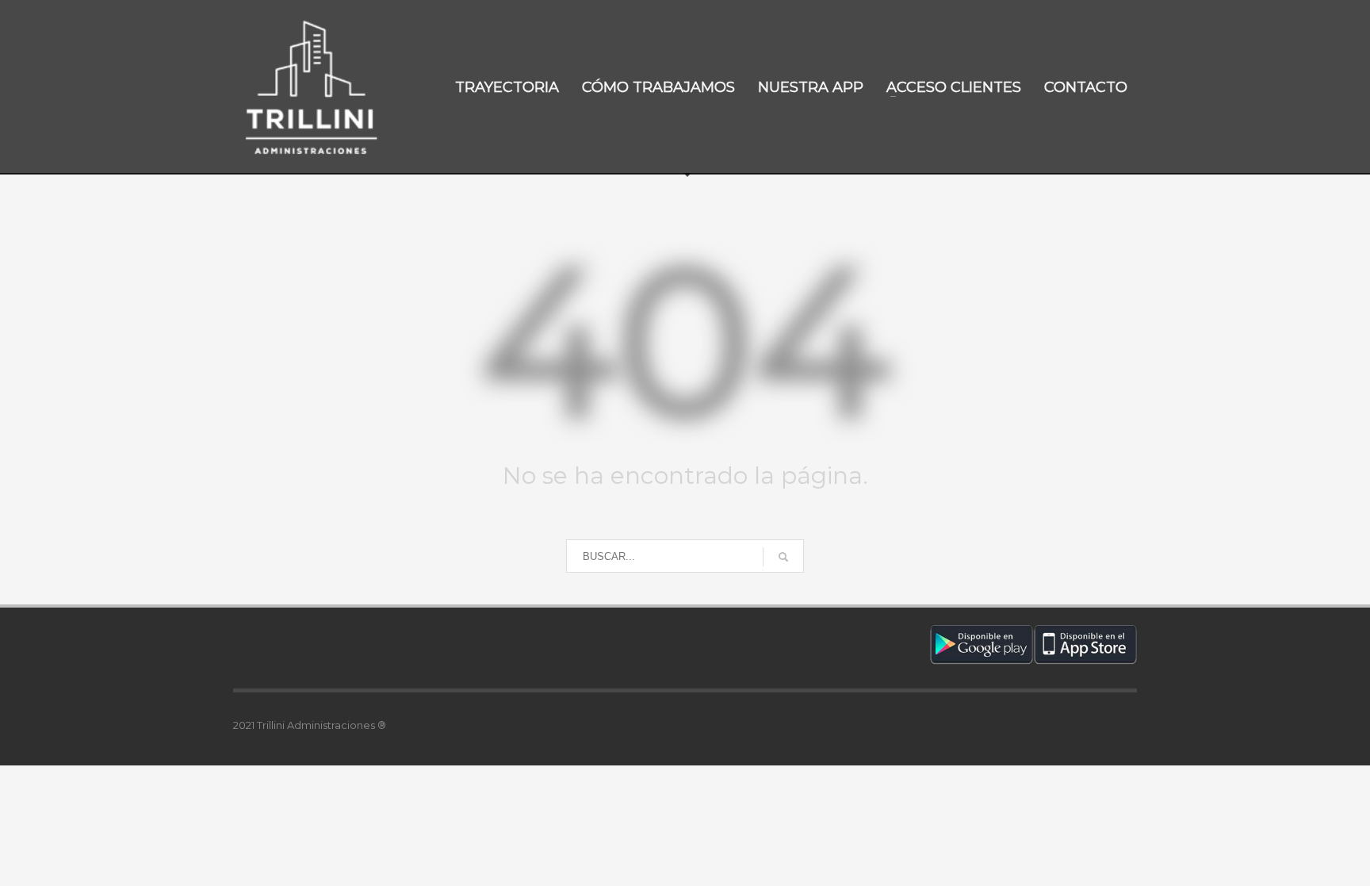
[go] (783, 556)
